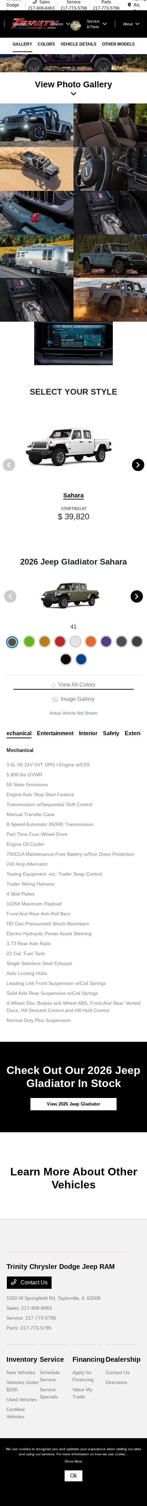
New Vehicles (20, 1372)
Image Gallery (76, 699)
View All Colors (76, 685)
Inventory (21, 1359)
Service (52, 1359)
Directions (116, 1382)
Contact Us (33, 1282)
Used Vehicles (21, 1399)
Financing (88, 1359)
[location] (129, 5)
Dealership (123, 1359)
